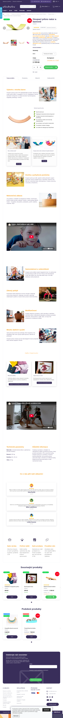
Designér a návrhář (21, 694)
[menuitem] (5, 10)
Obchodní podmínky (7, 695)
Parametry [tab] (24, 78)
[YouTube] (47, 700)
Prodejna (5, 700)
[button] (31, 602)
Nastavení (16, 715)
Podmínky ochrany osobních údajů (7, 703)
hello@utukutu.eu (53, 691)
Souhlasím (46, 709)
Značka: (36, 29)
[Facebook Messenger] (52, 697)
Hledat (34, 6)
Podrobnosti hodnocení (51, 27)
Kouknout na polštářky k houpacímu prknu (19, 384)
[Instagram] (50, 697)
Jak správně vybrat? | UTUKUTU (7, 697)
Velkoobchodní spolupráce (20, 697)
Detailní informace (37, 47)
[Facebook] (47, 697)
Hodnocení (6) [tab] (50, 78)
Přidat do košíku (49, 67)
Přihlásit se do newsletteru (36, 679)
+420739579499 (52, 693)
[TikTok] (51, 700)
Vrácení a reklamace (17, 1)
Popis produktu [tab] (10, 78)
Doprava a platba (7, 1)
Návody (4, 705)
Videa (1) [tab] (37, 78)
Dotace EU (19, 703)
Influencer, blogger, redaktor (21, 700)
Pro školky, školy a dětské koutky (22, 691)
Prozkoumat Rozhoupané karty (44, 382)
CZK (56, 1)
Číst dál (19, 163)
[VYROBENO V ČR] (31, 578)
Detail (12, 596)
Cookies (4, 707)
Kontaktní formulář (52, 704)
